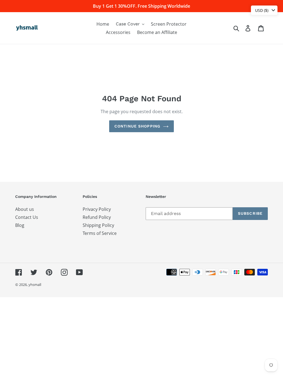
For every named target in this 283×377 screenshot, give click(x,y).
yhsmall (34, 284)
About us (24, 209)
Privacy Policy (97, 209)
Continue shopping (137, 126)
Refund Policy (97, 217)
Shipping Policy (98, 225)
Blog (19, 225)
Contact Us (26, 217)
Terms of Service (100, 233)
